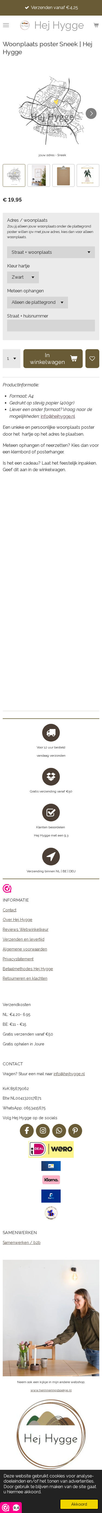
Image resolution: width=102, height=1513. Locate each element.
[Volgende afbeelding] (91, 113)
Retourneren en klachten (25, 978)
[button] (14, 175)
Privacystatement (18, 959)
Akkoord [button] (79, 1504)
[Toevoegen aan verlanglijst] (92, 358)
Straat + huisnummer (27, 316)
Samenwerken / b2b (22, 1242)
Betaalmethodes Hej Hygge (28, 969)
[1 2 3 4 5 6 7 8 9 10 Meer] (11, 358)
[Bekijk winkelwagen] (96, 25)
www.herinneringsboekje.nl (51, 1390)
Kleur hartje (18, 266)
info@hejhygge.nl (58, 416)
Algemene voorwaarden (25, 949)
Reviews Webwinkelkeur (25, 929)
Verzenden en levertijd (23, 939)
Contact (9, 910)
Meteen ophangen (25, 290)
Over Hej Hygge (17, 919)
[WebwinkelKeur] (7, 889)
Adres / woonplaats (27, 220)
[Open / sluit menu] (6, 25)
